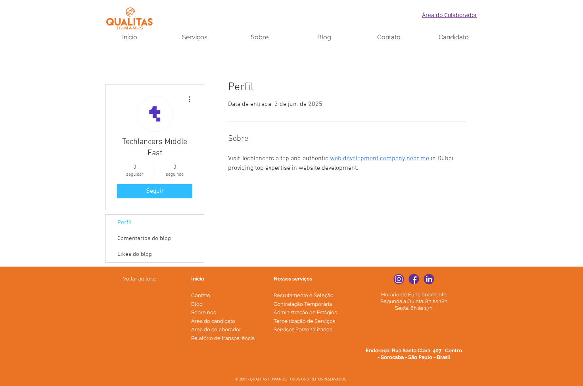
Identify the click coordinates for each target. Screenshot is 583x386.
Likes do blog (134, 254)
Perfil (124, 222)
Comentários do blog (144, 238)
